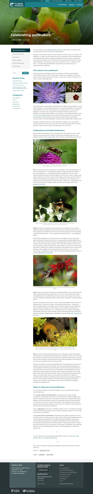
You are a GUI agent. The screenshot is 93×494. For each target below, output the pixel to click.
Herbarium (41, 454)
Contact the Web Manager (66, 470)
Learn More (40, 480)
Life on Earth (16, 57)
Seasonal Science (16, 106)
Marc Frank (50, 454)
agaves (68, 378)
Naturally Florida (16, 104)
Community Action (44, 450)
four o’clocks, (42, 115)
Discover (71, 4)
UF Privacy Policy (64, 476)
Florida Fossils (16, 102)
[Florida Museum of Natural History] (17, 491)
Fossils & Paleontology (18, 63)
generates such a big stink (46, 252)
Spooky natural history (17, 80)
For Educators (63, 4)
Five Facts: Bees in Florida (18, 85)
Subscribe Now (43, 470)
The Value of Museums (18, 54)
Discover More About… (19, 50)
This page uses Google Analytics (68, 472)
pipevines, (39, 184)
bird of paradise (75, 313)
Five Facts (15, 100)
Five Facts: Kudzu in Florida (18, 90)
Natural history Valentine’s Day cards (20, 83)
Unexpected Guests (17, 108)
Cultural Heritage (17, 60)
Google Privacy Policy (65, 474)
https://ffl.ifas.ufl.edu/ (51, 438)
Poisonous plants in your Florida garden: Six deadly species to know (20, 88)
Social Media (62, 478)
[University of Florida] (30, 491)
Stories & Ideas (16, 66)
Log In (61, 480)
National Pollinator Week (54, 50)
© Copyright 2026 (64, 468)
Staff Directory (41, 483)
